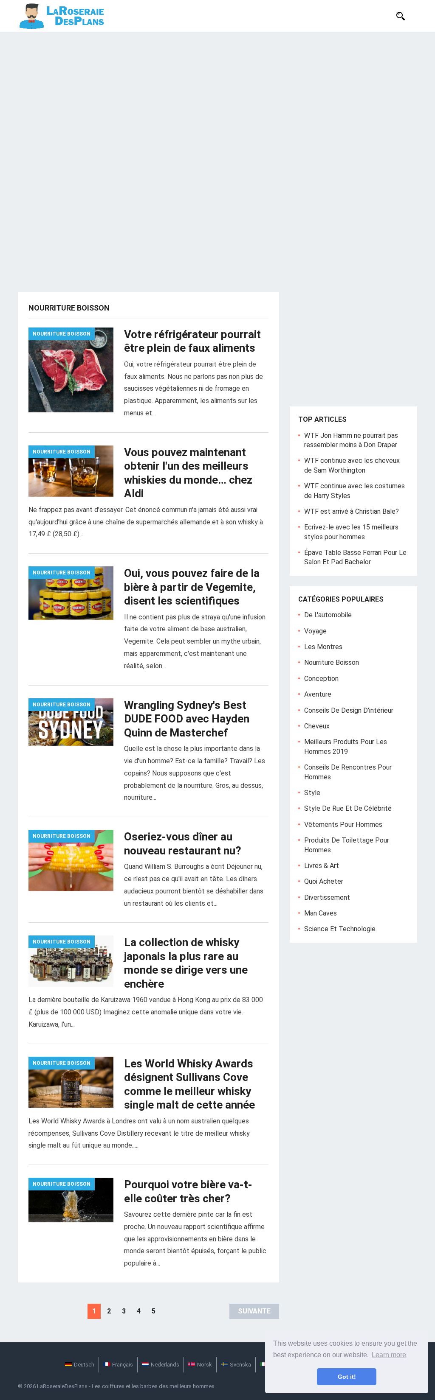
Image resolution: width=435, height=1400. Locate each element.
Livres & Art (321, 866)
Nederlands (165, 1364)
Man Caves (320, 913)
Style (312, 793)
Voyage (315, 631)
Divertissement (327, 897)
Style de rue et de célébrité (348, 808)
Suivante (254, 1311)
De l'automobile (328, 615)
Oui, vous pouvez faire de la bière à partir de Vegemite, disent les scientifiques (192, 587)
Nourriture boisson (61, 334)
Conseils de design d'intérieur (348, 710)
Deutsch (84, 1364)
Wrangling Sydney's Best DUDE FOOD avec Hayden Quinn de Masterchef (186, 719)
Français (122, 1364)
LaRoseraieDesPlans (62, 1386)
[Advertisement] (217, 95)
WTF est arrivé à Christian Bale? (351, 511)
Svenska (240, 1364)
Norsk (204, 1364)
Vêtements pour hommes (343, 824)
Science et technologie (340, 929)
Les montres (323, 647)
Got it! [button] (347, 1376)
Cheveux (317, 726)
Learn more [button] (389, 1354)
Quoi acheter (323, 881)
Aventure (317, 694)
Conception (321, 679)
